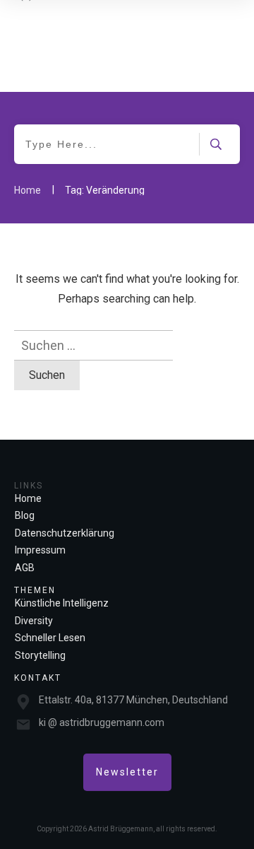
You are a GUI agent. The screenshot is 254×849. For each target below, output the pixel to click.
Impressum (40, 550)
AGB (25, 567)
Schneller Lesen (50, 637)
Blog (25, 515)
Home (28, 498)
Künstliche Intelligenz (62, 603)
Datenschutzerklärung (64, 533)
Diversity (34, 620)
